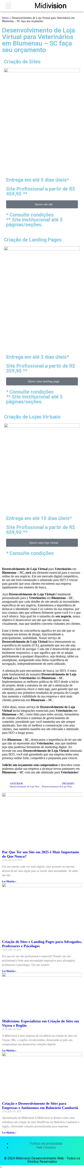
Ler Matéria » (9, 881)
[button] (8, 5)
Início (5, 17)
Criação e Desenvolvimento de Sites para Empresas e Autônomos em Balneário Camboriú (40, 1105)
